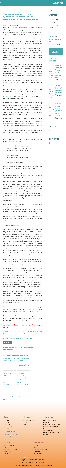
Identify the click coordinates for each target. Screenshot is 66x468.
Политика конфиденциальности (23, 465)
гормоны (15, 22)
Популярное (52, 19)
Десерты (6, 454)
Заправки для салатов (10, 449)
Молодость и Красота (55, 31)
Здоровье (51, 36)
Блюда (5, 447)
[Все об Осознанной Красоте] (7, 3)
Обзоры (26, 422)
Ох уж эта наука (48, 430)
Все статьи (7, 428)
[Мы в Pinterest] (13, 436)
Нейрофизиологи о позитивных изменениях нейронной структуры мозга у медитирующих (23, 375)
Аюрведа (36, 445)
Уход (25, 424)
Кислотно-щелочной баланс (51, 424)
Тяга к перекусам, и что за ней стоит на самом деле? (59, 89)
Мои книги (7, 422)
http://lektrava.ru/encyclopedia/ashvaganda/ (17, 338)
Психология (46, 428)
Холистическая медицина (50, 426)
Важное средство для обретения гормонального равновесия (58, 71)
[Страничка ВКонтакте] (7, 436)
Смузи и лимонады (9, 445)
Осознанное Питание (55, 39)
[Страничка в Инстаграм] (8, 434)
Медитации (36, 451)
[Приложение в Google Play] (37, 458)
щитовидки (7, 96)
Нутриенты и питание (49, 420)
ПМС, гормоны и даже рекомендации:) (23, 397)
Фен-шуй (35, 447)
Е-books (45, 434)
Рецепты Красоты (54, 44)
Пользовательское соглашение (43, 465)
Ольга (10, 22)
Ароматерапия (37, 454)
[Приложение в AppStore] (28, 458)
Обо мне (6, 420)
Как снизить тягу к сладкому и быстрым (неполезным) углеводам (58, 110)
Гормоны (46, 422)
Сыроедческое (8, 451)
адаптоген (6, 66)
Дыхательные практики (40, 449)
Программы (7, 424)
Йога (25, 426)
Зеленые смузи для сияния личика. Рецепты (8, 397)
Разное (51, 22)
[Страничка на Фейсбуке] (15, 434)
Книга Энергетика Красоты (51, 432)
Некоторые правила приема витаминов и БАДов (9, 373)
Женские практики (29, 420)
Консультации (8, 426)
